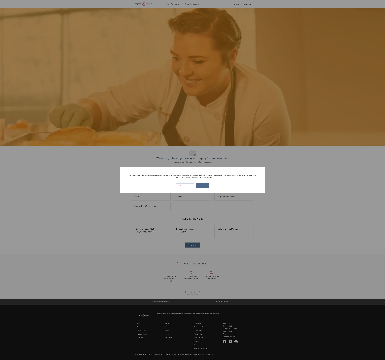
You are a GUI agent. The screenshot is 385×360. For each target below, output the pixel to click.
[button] (185, 185)
